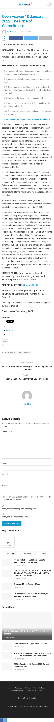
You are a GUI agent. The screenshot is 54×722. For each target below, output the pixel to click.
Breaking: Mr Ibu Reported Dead (27, 584)
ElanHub (12, 32)
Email (5, 474)
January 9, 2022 (25, 32)
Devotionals (13, 12)
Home (4, 12)
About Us (18, 688)
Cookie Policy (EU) (17, 691)
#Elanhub (11, 353)
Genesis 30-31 (30, 285)
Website (5, 486)
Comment (7, 431)
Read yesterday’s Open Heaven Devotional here (27, 119)
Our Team (28, 688)
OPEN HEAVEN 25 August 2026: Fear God (30, 644)
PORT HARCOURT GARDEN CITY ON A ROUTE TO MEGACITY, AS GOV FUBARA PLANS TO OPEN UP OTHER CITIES (32, 573)
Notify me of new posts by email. (15, 517)
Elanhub (14, 706)
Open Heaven (24, 12)
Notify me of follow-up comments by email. (20, 509)
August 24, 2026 (10, 637)
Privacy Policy (39, 688)
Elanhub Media (43, 706)
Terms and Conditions (35, 691)
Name (5, 463)
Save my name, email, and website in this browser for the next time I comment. (27, 498)
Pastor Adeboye (24, 353)
